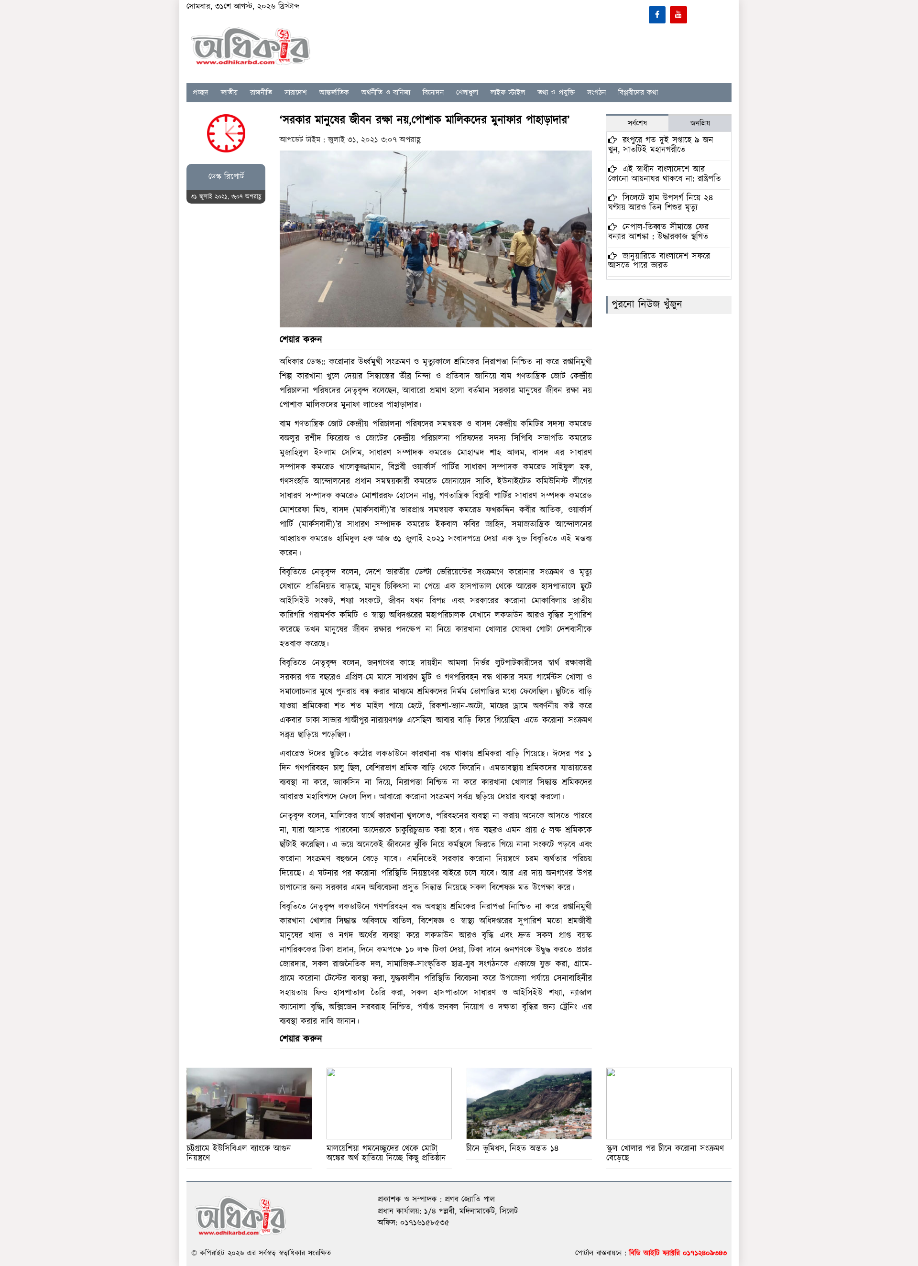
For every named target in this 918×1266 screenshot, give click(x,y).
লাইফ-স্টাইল (508, 92)
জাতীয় (229, 92)
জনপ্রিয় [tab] (700, 123)
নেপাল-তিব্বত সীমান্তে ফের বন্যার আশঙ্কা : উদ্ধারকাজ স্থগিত (658, 232)
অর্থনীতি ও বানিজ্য (385, 92)
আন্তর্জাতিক (334, 92)
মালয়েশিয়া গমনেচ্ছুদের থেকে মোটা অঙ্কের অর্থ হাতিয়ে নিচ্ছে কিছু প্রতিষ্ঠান (386, 1153)
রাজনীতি (261, 92)
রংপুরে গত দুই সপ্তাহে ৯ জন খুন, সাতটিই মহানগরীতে (660, 145)
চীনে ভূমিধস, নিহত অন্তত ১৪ (512, 1149)
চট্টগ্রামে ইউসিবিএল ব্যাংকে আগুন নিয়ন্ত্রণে (238, 1153)
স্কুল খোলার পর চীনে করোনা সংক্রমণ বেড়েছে (665, 1153)
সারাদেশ (295, 92)
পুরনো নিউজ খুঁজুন (647, 304)
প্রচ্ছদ (200, 92)
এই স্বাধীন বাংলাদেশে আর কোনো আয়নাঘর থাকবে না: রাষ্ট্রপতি (664, 174)
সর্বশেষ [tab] (637, 123)
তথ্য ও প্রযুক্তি (556, 92)
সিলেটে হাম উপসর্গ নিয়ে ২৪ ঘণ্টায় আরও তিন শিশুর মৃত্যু (660, 203)
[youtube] (678, 14)
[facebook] (657, 14)
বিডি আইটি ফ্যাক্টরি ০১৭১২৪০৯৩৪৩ (678, 1253)
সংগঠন (596, 92)
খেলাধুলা (467, 92)
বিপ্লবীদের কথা (638, 92)
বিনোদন (433, 92)
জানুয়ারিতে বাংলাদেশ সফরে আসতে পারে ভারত (659, 261)
